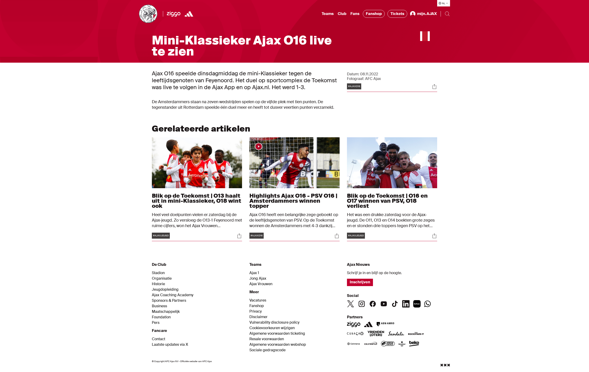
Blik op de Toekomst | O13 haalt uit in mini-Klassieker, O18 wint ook (196, 200)
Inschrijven (360, 282)
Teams (328, 13)
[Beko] (414, 344)
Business (159, 306)
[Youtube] (383, 304)
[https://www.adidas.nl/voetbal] (189, 14)
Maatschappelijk (166, 311)
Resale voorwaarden (266, 339)
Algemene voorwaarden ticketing (277, 333)
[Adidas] (368, 324)
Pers (155, 322)
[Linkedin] (406, 304)
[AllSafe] (388, 344)
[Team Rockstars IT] (416, 334)
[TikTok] (394, 304)
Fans (354, 13)
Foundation (161, 317)
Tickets (397, 13)
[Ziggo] (173, 14)
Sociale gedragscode (267, 350)
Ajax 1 (254, 273)
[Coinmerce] (353, 344)
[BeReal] (417, 304)
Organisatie (162, 278)
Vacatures (257, 300)
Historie (158, 284)
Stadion (158, 273)
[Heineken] (402, 344)
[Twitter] (350, 304)
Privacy (255, 311)
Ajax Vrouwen (260, 284)
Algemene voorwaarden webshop (277, 344)
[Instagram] (361, 304)
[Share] (434, 86)
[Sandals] (396, 334)
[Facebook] (372, 304)
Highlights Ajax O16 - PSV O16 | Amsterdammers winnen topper (293, 200)
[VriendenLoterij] (375, 334)
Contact (158, 339)
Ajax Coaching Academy (172, 295)
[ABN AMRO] (385, 324)
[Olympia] (370, 344)
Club (342, 13)
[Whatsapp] (427, 304)
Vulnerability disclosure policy (274, 322)
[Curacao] (355, 334)
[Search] (447, 14)
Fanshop (374, 13)
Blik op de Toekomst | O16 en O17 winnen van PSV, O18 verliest (387, 200)
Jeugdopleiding (165, 289)
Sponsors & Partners (169, 300)
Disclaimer (258, 317)
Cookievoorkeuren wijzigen (272, 328)
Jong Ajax (257, 278)
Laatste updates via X (170, 344)
